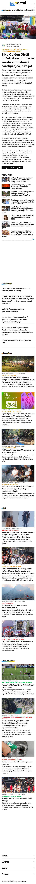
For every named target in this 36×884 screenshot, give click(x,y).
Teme (4, 855)
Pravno (5, 874)
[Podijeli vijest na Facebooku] (32, 19)
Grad (4, 867)
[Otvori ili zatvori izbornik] (33, 3)
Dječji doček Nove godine (12, 168)
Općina (5, 861)
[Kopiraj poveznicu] (32, 22)
